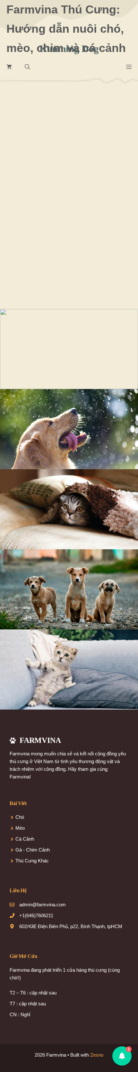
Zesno (96, 1055)
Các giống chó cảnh (45, 196)
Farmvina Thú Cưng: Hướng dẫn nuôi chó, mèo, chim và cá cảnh (66, 28)
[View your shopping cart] (9, 67)
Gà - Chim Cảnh (32, 849)
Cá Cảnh (24, 839)
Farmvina (33, 187)
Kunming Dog (86, 196)
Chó (19, 817)
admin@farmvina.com (42, 904)
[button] (27, 67)
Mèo (20, 828)
